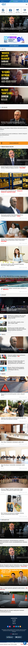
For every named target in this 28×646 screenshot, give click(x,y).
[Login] (26, 1)
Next (26, 24)
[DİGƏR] (26, 4)
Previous (2, 24)
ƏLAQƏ (14, 620)
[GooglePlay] (9, 637)
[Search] (23, 1)
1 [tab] (10, 34)
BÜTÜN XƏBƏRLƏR (14, 45)
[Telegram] (16, 627)
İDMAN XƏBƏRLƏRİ (14, 143)
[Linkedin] (18, 627)
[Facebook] (8, 627)
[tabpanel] (14, 24)
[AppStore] (18, 637)
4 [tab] (14, 34)
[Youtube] (14, 627)
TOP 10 (14, 623)
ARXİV (14, 621)
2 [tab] (11, 34)
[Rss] (20, 627)
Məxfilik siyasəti (18, 642)
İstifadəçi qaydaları (10, 642)
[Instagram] (10, 627)
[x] (12, 627)
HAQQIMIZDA (14, 618)
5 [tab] (15, 34)
